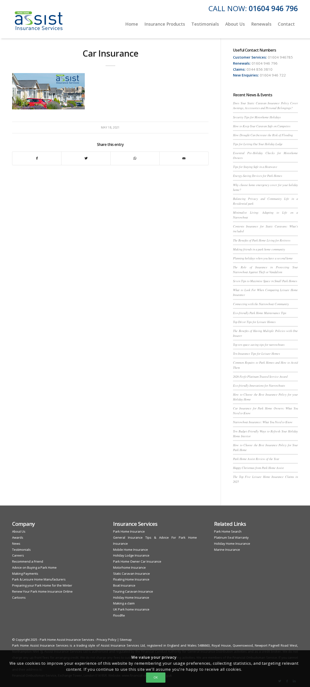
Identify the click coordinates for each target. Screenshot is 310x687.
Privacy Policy (106, 639)
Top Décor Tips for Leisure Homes (254, 322)
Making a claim (124, 603)
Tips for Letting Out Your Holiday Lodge (258, 144)
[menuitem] (131, 24)
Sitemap (126, 639)
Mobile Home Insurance (130, 549)
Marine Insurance (227, 549)
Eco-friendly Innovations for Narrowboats (259, 385)
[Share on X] (86, 158)
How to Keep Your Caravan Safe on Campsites (261, 126)
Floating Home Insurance (131, 579)
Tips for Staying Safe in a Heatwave (255, 167)
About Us (18, 531)
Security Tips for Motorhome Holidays (257, 117)
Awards (17, 537)
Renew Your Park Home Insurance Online (42, 591)
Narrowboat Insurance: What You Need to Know (263, 422)
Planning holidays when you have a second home (263, 258)
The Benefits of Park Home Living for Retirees (261, 240)
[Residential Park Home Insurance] (38, 24)
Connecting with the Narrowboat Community (261, 304)
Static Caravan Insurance (131, 573)
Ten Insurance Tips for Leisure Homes (256, 353)
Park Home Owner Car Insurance (137, 561)
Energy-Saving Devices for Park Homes (257, 176)
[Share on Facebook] (36, 158)
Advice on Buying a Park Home (34, 567)
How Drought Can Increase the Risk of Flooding (263, 135)
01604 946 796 (273, 8)
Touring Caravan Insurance (133, 591)
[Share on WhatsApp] (135, 158)
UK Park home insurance (131, 609)
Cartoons (19, 597)
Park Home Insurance (129, 531)
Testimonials (21, 549)
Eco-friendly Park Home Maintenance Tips (259, 313)
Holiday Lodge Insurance (131, 555)
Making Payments (25, 573)
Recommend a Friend (27, 561)
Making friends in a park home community (259, 249)
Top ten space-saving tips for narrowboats (259, 344)
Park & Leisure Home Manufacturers (39, 579)
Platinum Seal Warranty (231, 537)
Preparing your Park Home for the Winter (42, 585)
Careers (18, 555)
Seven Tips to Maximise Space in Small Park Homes (265, 281)
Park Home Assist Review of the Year (256, 459)
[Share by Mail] (184, 158)
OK (156, 677)
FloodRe (119, 615)
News (16, 543)
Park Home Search (227, 531)
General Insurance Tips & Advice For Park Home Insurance (155, 540)
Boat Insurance (124, 585)
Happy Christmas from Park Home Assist (258, 468)
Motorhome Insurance (129, 567)
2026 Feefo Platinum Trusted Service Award (260, 376)
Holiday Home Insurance (131, 597)
